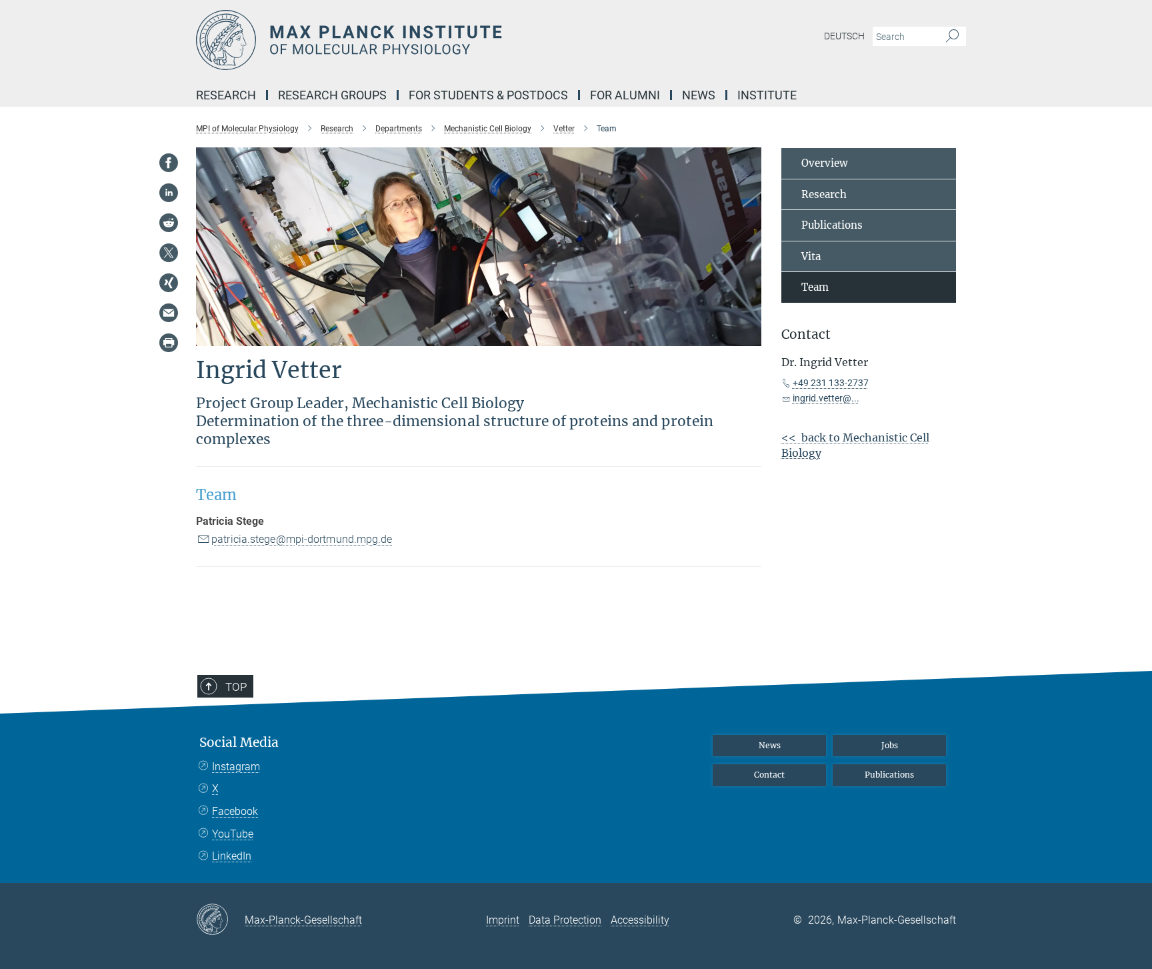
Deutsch (844, 36)
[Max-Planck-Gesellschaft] (220, 920)
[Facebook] (169, 163)
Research (226, 95)
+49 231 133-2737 (831, 382)
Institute (767, 95)
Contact (769, 775)
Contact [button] (806, 334)
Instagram (236, 766)
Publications (832, 225)
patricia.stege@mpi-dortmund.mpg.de (301, 539)
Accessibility (640, 920)
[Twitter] (169, 253)
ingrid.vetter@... (826, 398)
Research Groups (332, 95)
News (698, 95)
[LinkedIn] (169, 193)
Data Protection (565, 920)
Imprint (502, 920)
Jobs (889, 745)
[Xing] (169, 283)
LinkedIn (231, 856)
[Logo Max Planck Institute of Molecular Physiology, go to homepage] (446, 40)
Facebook (235, 811)
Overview (824, 163)
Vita (811, 256)
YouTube (232, 834)
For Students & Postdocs (488, 95)
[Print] (169, 343)
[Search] (952, 36)
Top (236, 687)
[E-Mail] (169, 313)
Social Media (239, 742)
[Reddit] (169, 223)
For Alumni (625, 95)
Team (815, 287)
